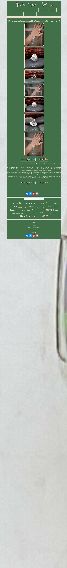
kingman (50, 213)
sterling (50, 209)
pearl (28, 210)
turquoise (30, 203)
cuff (49, 207)
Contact (34, 225)
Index (34, 222)
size (41, 213)
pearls (27, 213)
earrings (23, 210)
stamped (18, 213)
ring (34, 216)
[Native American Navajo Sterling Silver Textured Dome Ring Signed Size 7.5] (34, 34)
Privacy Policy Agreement (34, 227)
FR (35, 232)
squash (13, 213)
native (13, 206)
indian (39, 216)
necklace (20, 203)
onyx (38, 207)
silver (45, 215)
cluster (25, 207)
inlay (38, 203)
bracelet (44, 203)
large (22, 213)
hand (56, 210)
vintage (32, 206)
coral (32, 213)
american (37, 209)
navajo (25, 215)
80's (55, 213)
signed (44, 207)
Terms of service (34, 230)
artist (12, 203)
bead (36, 213)
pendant (55, 207)
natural (45, 213)
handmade (14, 210)
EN (33, 232)
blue (51, 203)
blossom (20, 207)
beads (55, 203)
